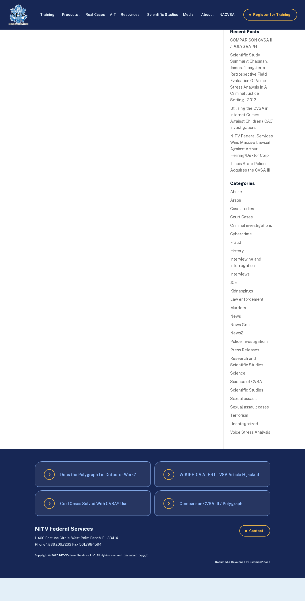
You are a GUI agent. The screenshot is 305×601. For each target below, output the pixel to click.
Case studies (242, 208)
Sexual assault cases (249, 407)
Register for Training (271, 14)
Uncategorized (244, 423)
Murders (238, 307)
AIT (113, 14)
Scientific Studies (162, 14)
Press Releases (244, 350)
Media (188, 14)
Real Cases (95, 14)
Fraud (235, 242)
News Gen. (240, 324)
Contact (256, 531)
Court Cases (241, 217)
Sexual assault (243, 398)
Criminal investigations (251, 225)
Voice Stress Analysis (250, 432)
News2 (236, 333)
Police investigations (249, 341)
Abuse (236, 191)
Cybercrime (241, 234)
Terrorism (239, 415)
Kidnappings (241, 291)
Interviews (240, 274)
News (235, 316)
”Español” (130, 555)
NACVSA (227, 14)
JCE (233, 282)
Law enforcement (246, 299)
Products (70, 14)
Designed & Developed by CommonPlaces (242, 562)
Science (237, 373)
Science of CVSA (246, 381)
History (237, 251)
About (206, 14)
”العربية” (143, 555)
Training (47, 14)
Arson (235, 200)
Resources (130, 14)
